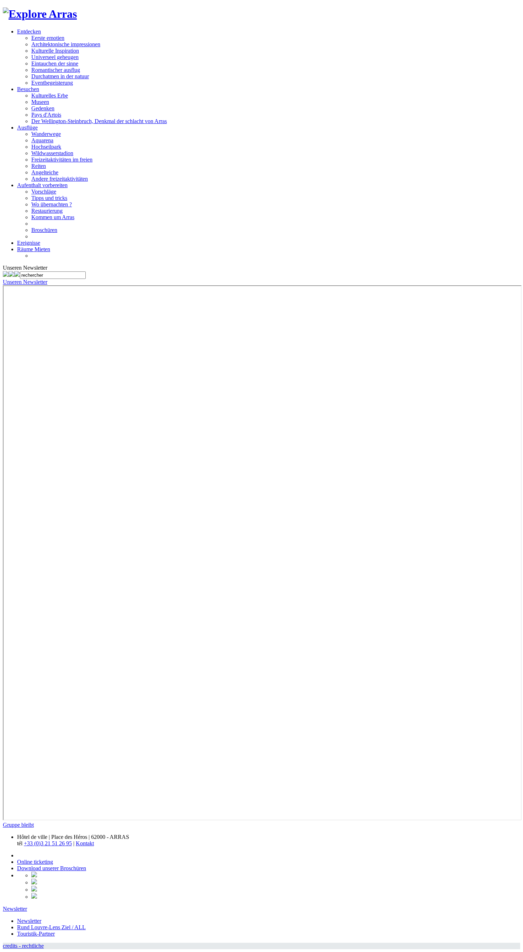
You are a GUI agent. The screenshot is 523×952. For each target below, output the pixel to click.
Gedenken (42, 108)
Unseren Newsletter (25, 282)
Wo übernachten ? (51, 204)
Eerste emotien (47, 38)
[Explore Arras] (40, 13)
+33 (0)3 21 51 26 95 (48, 843)
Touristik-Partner (36, 934)
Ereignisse (28, 243)
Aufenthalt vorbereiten (42, 185)
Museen (40, 102)
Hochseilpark (46, 147)
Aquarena (42, 140)
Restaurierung (47, 211)
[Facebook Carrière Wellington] (11, 275)
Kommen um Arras (52, 217)
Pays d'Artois (46, 115)
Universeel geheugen (55, 57)
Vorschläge (43, 192)
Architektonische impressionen (65, 44)
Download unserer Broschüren (51, 868)
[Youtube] (17, 275)
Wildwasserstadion (52, 153)
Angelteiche (44, 172)
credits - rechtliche (23, 946)
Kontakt (85, 843)
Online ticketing (35, 862)
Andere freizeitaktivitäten (59, 179)
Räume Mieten (33, 249)
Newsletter (15, 909)
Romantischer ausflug (55, 70)
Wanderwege (46, 134)
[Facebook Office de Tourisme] (6, 275)
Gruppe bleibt (18, 825)
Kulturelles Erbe (49, 95)
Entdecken (29, 31)
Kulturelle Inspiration (55, 51)
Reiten (38, 166)
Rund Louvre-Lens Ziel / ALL (51, 927)
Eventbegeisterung (52, 83)
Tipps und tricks (49, 198)
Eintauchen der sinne (54, 63)
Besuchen (28, 89)
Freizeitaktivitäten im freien (62, 160)
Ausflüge (27, 128)
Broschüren (44, 230)
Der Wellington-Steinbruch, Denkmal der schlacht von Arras (99, 121)
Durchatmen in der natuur (60, 76)
